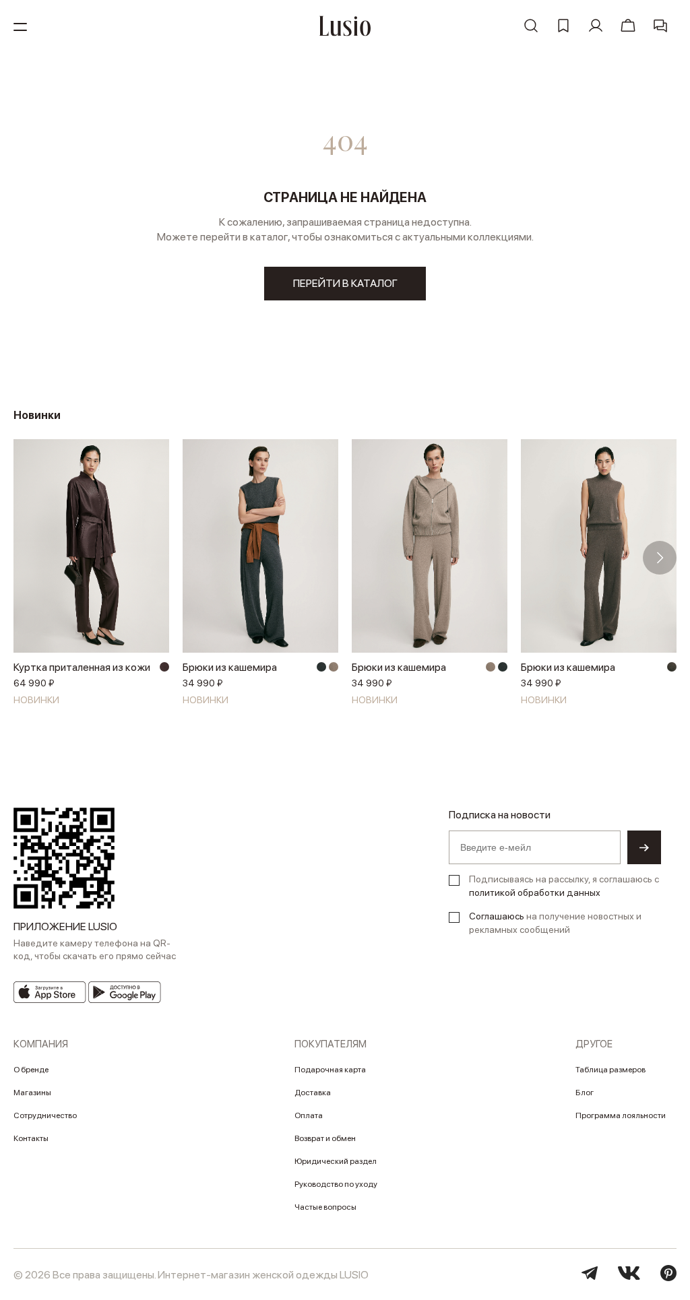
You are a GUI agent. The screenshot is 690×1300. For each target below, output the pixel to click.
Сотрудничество (45, 1115)
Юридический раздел (335, 1161)
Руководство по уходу (335, 1184)
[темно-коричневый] (164, 667)
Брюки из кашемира (230, 667)
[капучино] (333, 667)
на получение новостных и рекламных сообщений (555, 923)
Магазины (32, 1092)
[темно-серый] (321, 667)
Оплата (308, 1115)
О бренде (31, 1069)
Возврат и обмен (325, 1138)
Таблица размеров (610, 1069)
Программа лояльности (620, 1115)
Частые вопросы (325, 1207)
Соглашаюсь (496, 916)
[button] (30, 558)
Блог (584, 1092)
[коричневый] (672, 667)
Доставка (312, 1092)
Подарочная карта (330, 1069)
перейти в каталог (345, 283)
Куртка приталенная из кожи (81, 667)
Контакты (31, 1138)
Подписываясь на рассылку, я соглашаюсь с (564, 886)
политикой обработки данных (534, 892)
